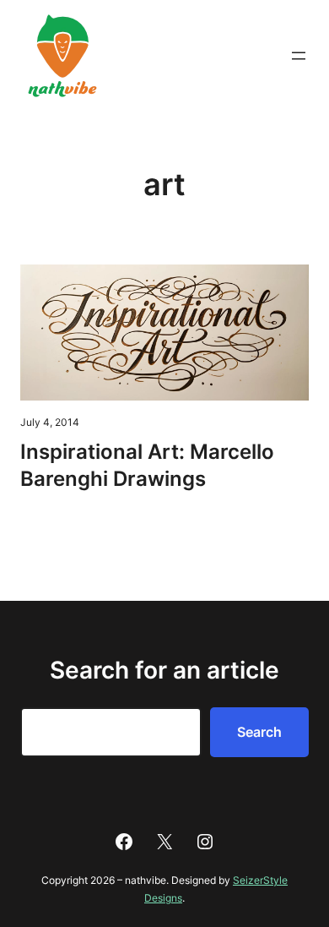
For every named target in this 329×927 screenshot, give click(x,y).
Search (259, 731)
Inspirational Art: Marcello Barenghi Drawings (147, 465)
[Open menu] (299, 56)
